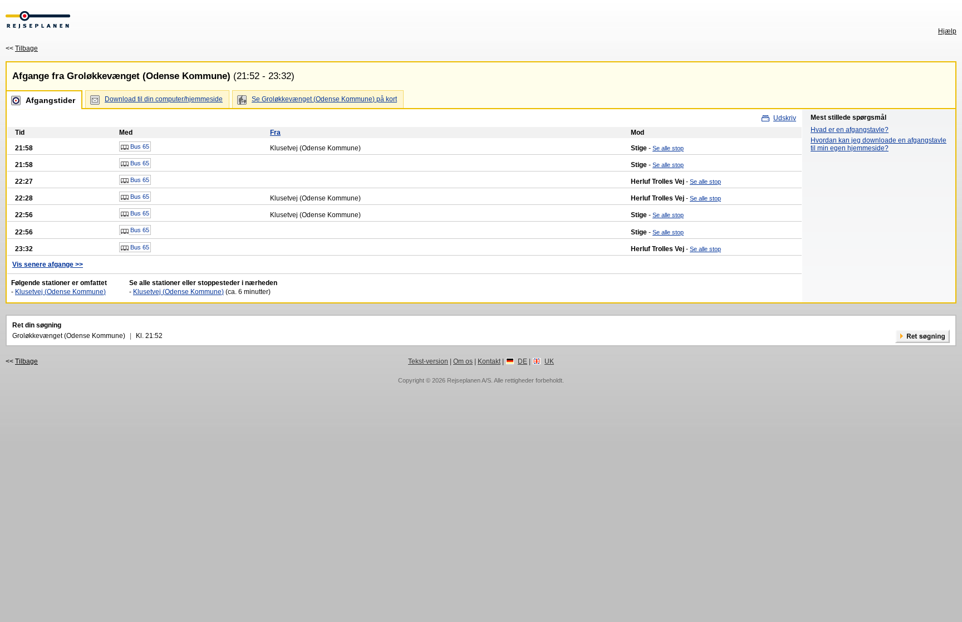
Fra (275, 132)
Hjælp (947, 31)
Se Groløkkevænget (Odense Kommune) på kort (324, 99)
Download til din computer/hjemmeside (164, 99)
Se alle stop (668, 148)
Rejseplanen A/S (469, 380)
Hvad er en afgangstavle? (850, 130)
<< (22, 48)
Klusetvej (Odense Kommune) (60, 292)
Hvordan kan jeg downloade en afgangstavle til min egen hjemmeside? (878, 144)
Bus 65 (139, 146)
